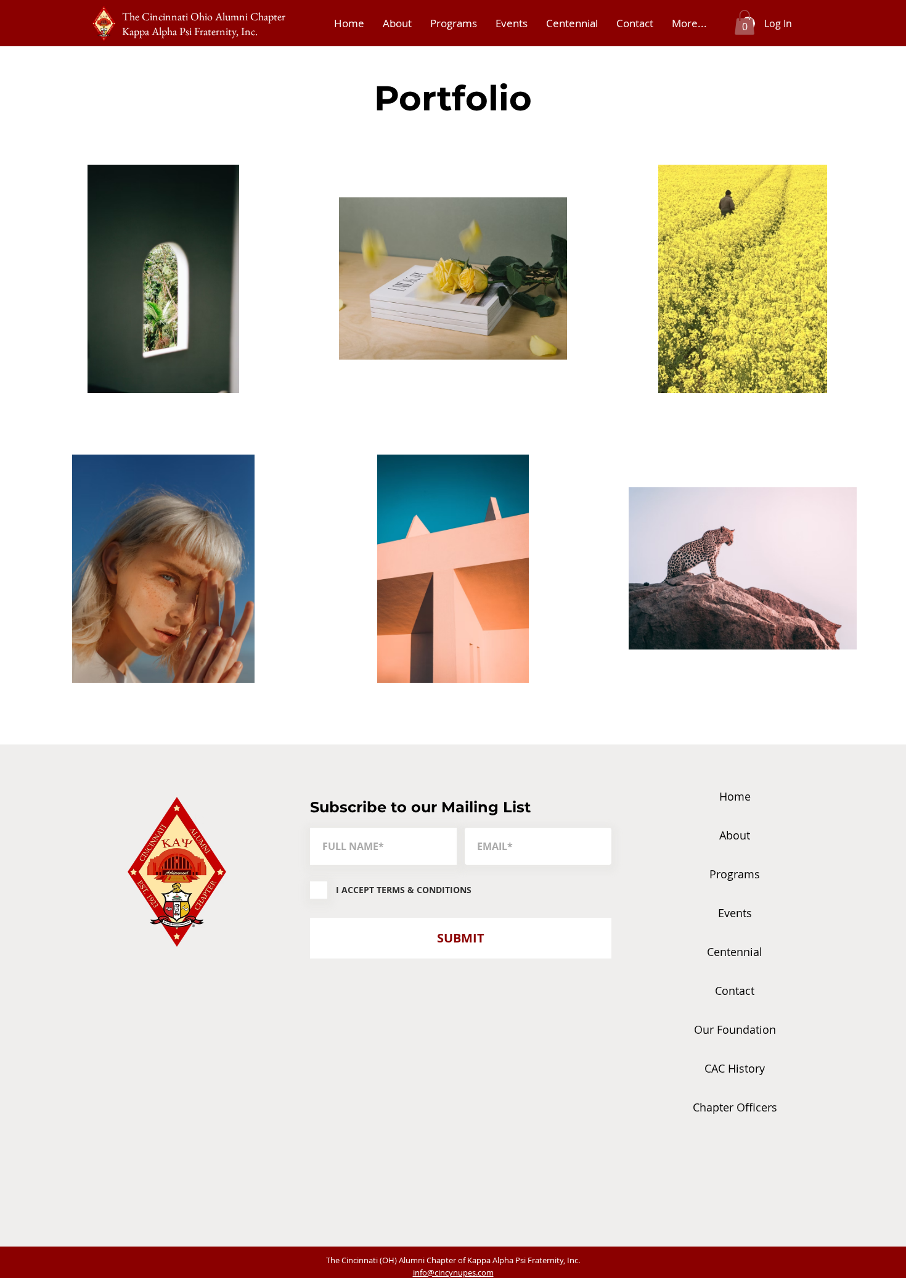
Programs (734, 874)
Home (735, 796)
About (734, 835)
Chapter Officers (735, 1107)
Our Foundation (735, 1029)
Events (735, 912)
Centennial (734, 951)
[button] (744, 22)
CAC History (734, 1068)
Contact (734, 990)
